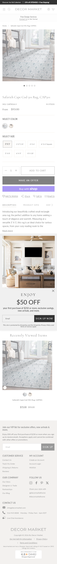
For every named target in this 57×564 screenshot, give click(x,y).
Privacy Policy (46, 325)
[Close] (53, 291)
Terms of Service (26, 327)
